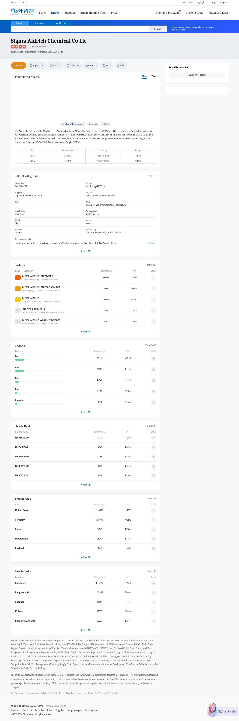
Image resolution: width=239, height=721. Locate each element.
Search (157, 28)
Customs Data (194, 12)
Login (214, 2)
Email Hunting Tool (93, 12)
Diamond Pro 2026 (167, 12)
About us (15, 710)
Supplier (69, 12)
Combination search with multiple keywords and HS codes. (193, 28)
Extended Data (218, 12)
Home (14, 2)
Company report (74, 710)
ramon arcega (32, 693)
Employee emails (198, 75)
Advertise (39, 710)
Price (114, 12)
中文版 (200, 2)
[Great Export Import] (22, 12)
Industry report (92, 710)
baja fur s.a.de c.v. (49, 693)
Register (224, 2)
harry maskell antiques (69, 693)
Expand (151, 243)
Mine (42, 12)
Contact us (27, 710)
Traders (24, 2)
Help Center (187, 2)
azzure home (87, 693)
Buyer (55, 12)
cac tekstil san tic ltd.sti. (106, 693)
